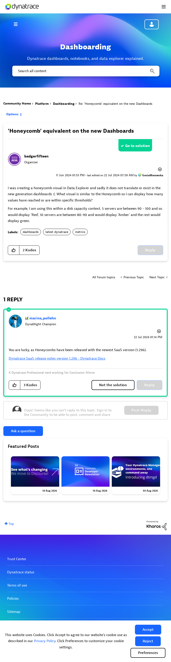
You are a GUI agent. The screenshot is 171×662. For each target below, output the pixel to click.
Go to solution (137, 146)
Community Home (17, 103)
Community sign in (152, 24)
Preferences (148, 653)
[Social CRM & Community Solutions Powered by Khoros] (157, 525)
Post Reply (141, 410)
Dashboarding (63, 104)
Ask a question (23, 431)
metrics (80, 232)
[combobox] (85, 71)
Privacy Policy (44, 641)
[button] (148, 630)
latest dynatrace (56, 232)
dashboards (31, 232)
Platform (42, 104)
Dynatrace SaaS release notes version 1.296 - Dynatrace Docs (57, 358)
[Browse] (17, 24)
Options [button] (12, 114)
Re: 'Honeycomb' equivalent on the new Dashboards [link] (115, 104)
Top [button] (11, 524)
